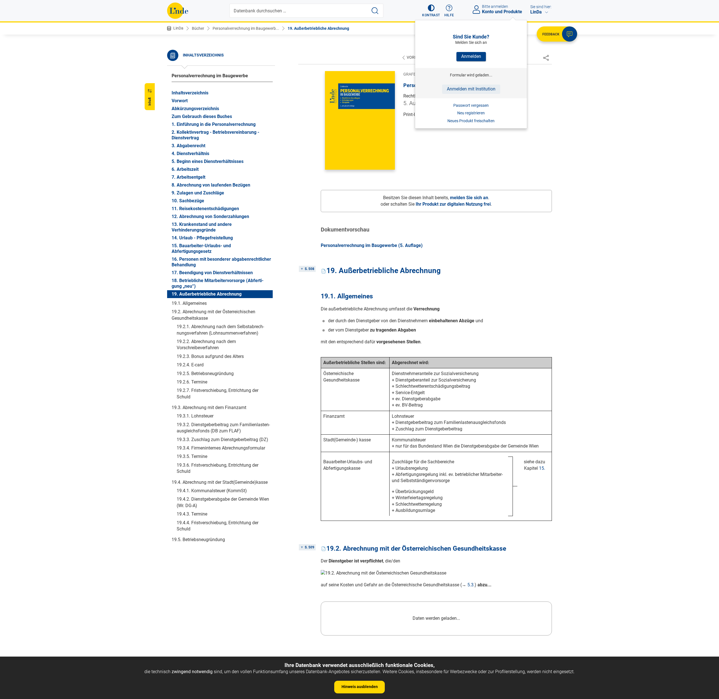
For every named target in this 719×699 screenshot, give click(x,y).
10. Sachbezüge (188, 200)
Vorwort (180, 100)
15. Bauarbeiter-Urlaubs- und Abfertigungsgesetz (201, 248)
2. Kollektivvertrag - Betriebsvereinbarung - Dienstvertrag (215, 135)
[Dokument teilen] (546, 58)
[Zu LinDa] (177, 11)
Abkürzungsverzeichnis (195, 108)
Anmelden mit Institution (471, 89)
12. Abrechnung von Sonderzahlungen (210, 216)
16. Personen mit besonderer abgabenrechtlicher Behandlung (221, 262)
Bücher (198, 28)
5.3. (471, 584)
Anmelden (471, 56)
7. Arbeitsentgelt (188, 177)
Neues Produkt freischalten (471, 121)
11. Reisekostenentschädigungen (205, 208)
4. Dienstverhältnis (190, 153)
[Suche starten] (375, 10)
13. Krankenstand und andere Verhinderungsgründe (202, 227)
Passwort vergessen (471, 105)
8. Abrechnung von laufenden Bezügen (211, 185)
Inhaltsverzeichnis (190, 93)
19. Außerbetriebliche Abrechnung (318, 28)
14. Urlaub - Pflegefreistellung (202, 237)
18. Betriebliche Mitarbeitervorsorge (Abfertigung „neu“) (217, 283)
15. (542, 468)
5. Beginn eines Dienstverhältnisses (208, 161)
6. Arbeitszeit (185, 169)
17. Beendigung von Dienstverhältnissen (212, 272)
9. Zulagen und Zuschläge (198, 193)
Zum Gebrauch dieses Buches (202, 116)
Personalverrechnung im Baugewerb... (246, 28)
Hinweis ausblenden (360, 686)
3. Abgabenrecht (188, 145)
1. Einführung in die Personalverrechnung (214, 124)
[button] (431, 10)
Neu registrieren (471, 113)
